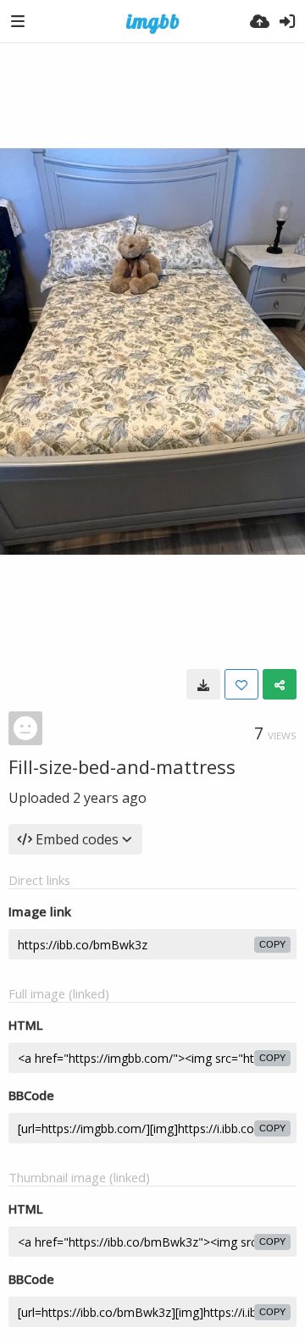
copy (272, 944)
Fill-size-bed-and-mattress (122, 766)
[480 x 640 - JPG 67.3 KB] (203, 684)
